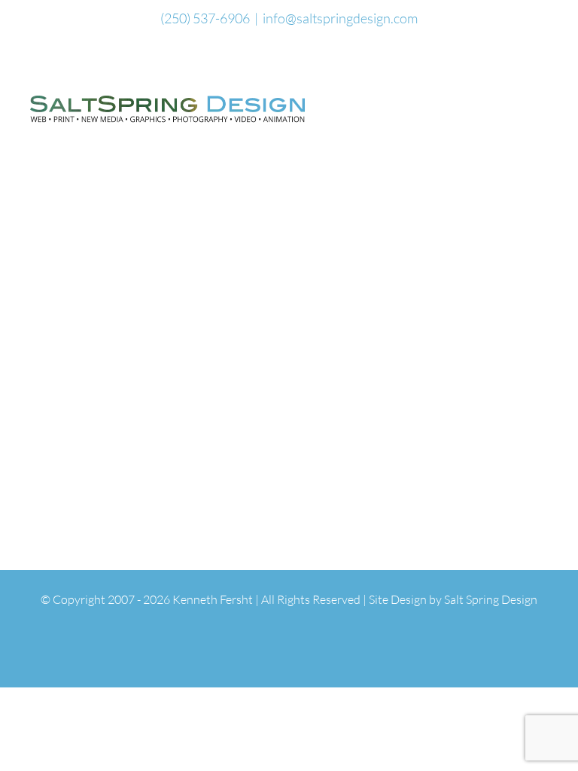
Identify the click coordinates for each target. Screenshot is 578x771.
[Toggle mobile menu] (549, 99)
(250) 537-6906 (205, 18)
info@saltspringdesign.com (340, 18)
